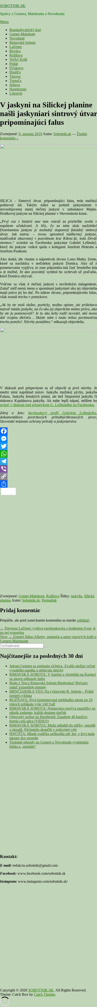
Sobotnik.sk (62, 134)
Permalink (49, 600)
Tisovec (15, 76)
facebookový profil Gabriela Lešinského (62, 413)
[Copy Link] (48, 476)
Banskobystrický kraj (25, 30)
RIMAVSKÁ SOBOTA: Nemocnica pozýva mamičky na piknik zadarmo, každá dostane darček (52, 710)
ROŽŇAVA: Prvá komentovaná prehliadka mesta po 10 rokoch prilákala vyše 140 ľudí (51, 702)
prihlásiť (83, 620)
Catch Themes (44, 994)
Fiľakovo (16, 68)
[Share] (48, 484)
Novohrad (16, 38)
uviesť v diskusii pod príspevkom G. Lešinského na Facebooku (47, 405)
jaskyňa (76, 596)
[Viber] (48, 469)
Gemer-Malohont (22, 34)
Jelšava (14, 85)
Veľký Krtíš (18, 59)
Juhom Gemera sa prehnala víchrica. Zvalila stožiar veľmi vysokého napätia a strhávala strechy (52, 668)
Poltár (13, 64)
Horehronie (17, 89)
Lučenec (15, 47)
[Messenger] (48, 438)
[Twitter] (48, 446)
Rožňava (16, 55)
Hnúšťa (15, 72)
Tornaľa (15, 81)
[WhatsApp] (48, 453)
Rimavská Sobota (22, 42)
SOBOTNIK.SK (12, 6)
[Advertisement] (48, 543)
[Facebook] (48, 431)
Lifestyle (15, 93)
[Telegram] (48, 461)
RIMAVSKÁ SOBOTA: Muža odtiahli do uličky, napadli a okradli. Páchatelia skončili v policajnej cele (52, 727)
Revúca (15, 51)
